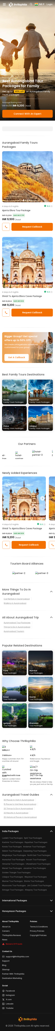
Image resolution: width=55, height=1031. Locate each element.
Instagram (10, 995)
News (4, 939)
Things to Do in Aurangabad (17, 627)
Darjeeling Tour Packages (35, 851)
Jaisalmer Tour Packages (34, 868)
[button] (5, 498)
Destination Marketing (12, 978)
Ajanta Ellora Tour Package (16, 210)
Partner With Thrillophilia (13, 974)
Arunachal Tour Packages (13, 859)
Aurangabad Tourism (14, 631)
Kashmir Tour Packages (12, 842)
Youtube (9, 1008)
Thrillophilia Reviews (11, 935)
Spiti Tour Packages (33, 838)
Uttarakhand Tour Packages (38, 864)
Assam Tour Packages (36, 859)
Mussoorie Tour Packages (14, 885)
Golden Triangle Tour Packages (16, 872)
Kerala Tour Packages (12, 846)
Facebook (10, 991)
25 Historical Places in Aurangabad (20, 817)
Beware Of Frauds (14, 944)
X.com (9, 999)
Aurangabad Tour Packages (17, 622)
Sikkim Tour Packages (12, 851)
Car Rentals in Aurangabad (17, 599)
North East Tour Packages (39, 855)
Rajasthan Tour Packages (36, 842)
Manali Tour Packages (12, 868)
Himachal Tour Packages (13, 864)
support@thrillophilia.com (17, 956)
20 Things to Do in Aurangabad (18, 808)
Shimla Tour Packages (34, 881)
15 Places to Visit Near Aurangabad (20, 804)
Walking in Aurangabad (15, 603)
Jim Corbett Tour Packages (39, 885)
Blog (4, 965)
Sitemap (6, 969)
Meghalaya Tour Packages (14, 855)
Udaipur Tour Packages (12, 877)
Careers (6, 931)
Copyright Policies (38, 935)
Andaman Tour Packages (34, 846)
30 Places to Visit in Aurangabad (19, 800)
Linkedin (9, 1004)
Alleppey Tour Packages (36, 890)
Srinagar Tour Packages (13, 890)
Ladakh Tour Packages (12, 838)
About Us (6, 926)
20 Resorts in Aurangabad (16, 813)
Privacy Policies (37, 931)
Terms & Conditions (39, 926)
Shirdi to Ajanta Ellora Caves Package (22, 296)
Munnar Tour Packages (12, 881)
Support (5, 961)
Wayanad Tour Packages (35, 877)
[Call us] (6, 227)
